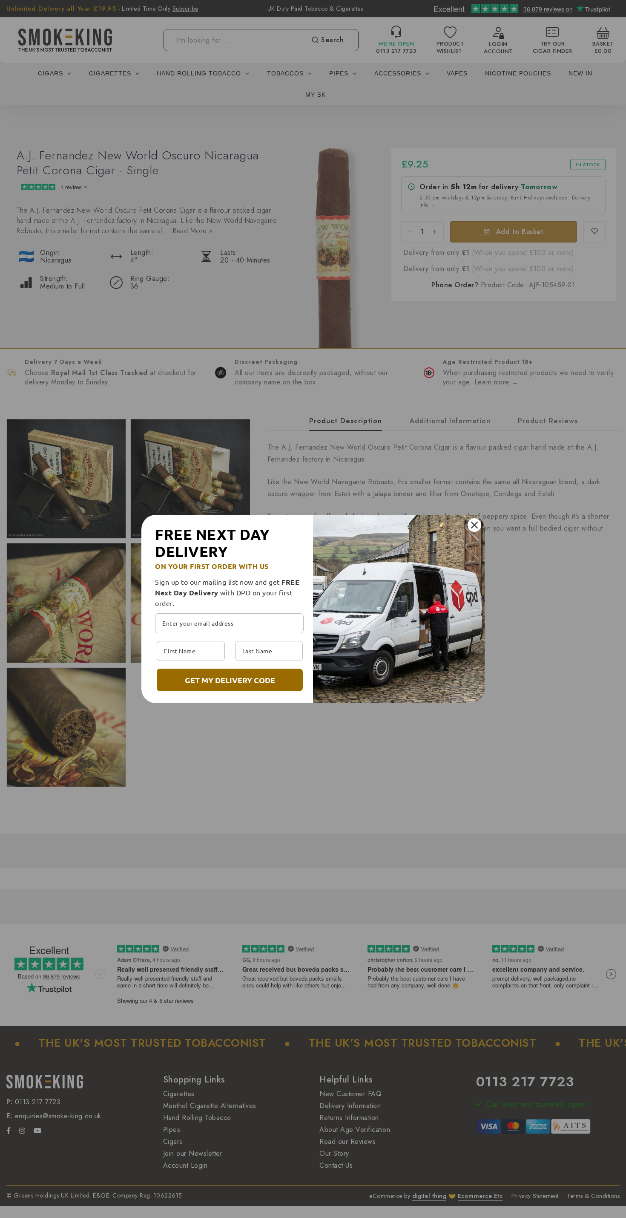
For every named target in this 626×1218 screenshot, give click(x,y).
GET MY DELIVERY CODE (230, 680)
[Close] (474, 525)
